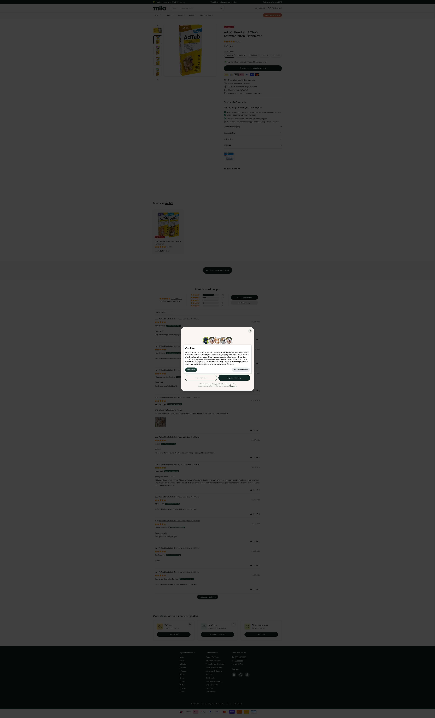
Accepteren (191, 370)
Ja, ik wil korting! (234, 378)
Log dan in (233, 386)
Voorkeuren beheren (241, 370)
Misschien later (201, 378)
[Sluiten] (250, 331)
